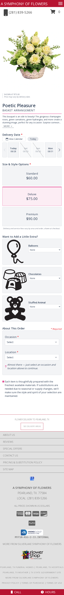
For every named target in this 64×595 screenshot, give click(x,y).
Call (17, 592)
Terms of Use (54, 583)
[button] (55, 12)
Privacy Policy (10, 583)
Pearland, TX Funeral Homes (17, 567)
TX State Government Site (46, 572)
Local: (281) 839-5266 (32, 498)
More (7, 126)
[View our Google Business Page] (32, 480)
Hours (49, 592)
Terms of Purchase (33, 583)
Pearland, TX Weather (15, 572)
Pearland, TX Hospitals (50, 567)
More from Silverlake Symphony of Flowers (32, 544)
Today (33, 139)
